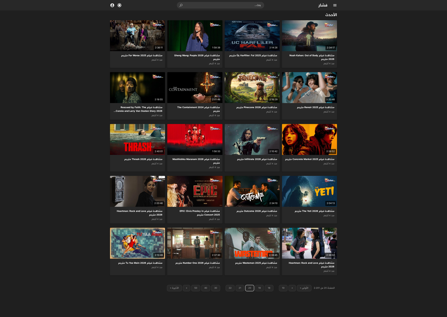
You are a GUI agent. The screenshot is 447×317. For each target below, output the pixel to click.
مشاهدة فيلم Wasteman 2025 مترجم (256, 263)
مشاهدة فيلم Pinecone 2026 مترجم (256, 107)
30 (215, 288)
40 (205, 288)
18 (269, 288)
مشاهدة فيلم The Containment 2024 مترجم (198, 109)
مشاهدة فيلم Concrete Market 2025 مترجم (309, 159)
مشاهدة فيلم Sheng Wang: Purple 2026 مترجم (197, 57)
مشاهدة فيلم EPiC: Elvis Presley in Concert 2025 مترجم (200, 213)
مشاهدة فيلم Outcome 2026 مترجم (257, 211)
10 (283, 288)
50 (195, 288)
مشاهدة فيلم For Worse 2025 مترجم (141, 55)
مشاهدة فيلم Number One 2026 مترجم (197, 263)
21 (240, 288)
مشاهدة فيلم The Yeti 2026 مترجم (314, 211)
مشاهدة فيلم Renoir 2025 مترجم (315, 107)
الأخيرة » (174, 288)
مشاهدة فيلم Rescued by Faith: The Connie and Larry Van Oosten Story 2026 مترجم (139, 111)
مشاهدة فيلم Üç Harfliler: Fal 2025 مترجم (253, 55)
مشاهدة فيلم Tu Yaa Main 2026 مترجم (140, 263)
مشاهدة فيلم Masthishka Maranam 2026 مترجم (196, 161)
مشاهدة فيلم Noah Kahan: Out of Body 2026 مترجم (312, 57)
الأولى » (304, 288)
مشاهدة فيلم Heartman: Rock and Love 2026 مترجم (139, 213)
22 (230, 288)
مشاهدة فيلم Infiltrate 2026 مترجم (257, 159)
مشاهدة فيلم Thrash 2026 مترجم (143, 159)
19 (259, 288)
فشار (323, 5)
